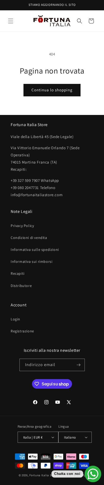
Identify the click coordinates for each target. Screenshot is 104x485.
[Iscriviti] (79, 365)
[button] (11, 21)
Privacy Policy (22, 225)
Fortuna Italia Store (43, 475)
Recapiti (18, 273)
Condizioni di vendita (29, 237)
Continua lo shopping (52, 89)
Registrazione (22, 331)
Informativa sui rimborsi (31, 261)
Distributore (21, 285)
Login (15, 319)
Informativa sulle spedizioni (35, 249)
